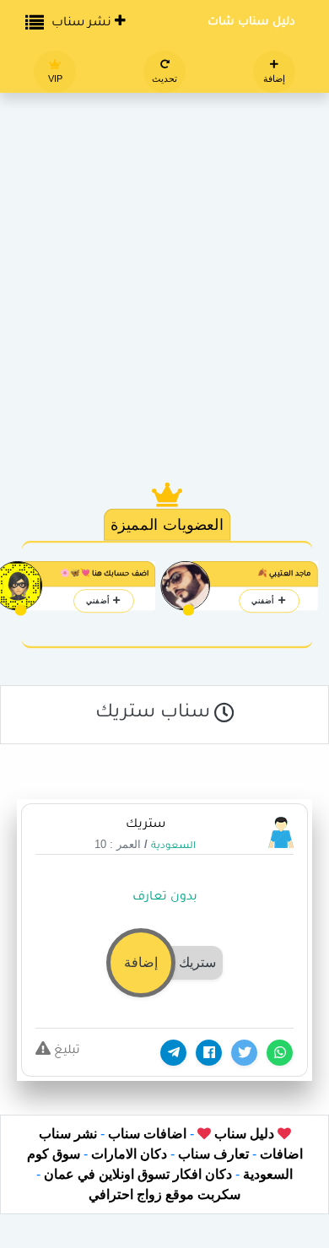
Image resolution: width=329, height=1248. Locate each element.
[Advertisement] (164, 265)
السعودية (173, 846)
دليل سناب (242, 1133)
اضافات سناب (147, 1133)
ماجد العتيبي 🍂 (284, 574)
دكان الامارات (129, 1154)
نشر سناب (83, 23)
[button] (164, 961)
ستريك (145, 825)
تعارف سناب (213, 1154)
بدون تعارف (164, 898)
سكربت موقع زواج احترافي (164, 1194)
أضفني (264, 600)
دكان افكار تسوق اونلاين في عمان (138, 1174)
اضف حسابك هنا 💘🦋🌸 (104, 574)
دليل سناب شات (251, 22)
